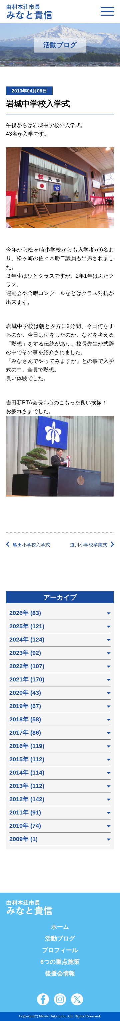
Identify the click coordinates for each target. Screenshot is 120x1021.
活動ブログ (60, 938)
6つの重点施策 (60, 961)
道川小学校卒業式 (88, 544)
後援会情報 (60, 973)
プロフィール (60, 950)
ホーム (60, 927)
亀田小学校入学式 (31, 544)
